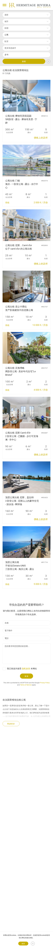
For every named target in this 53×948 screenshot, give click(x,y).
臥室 (6, 41)
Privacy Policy (45, 683)
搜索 (24, 61)
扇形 (6, 15)
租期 (6, 28)
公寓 (6, 35)
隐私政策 (26, 668)
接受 (23, 944)
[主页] (29, 5)
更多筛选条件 (10, 48)
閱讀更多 (11, 724)
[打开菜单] (4, 5)
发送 (26, 676)
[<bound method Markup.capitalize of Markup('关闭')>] (33, 943)
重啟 (48, 61)
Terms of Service (26, 685)
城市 (6, 21)
